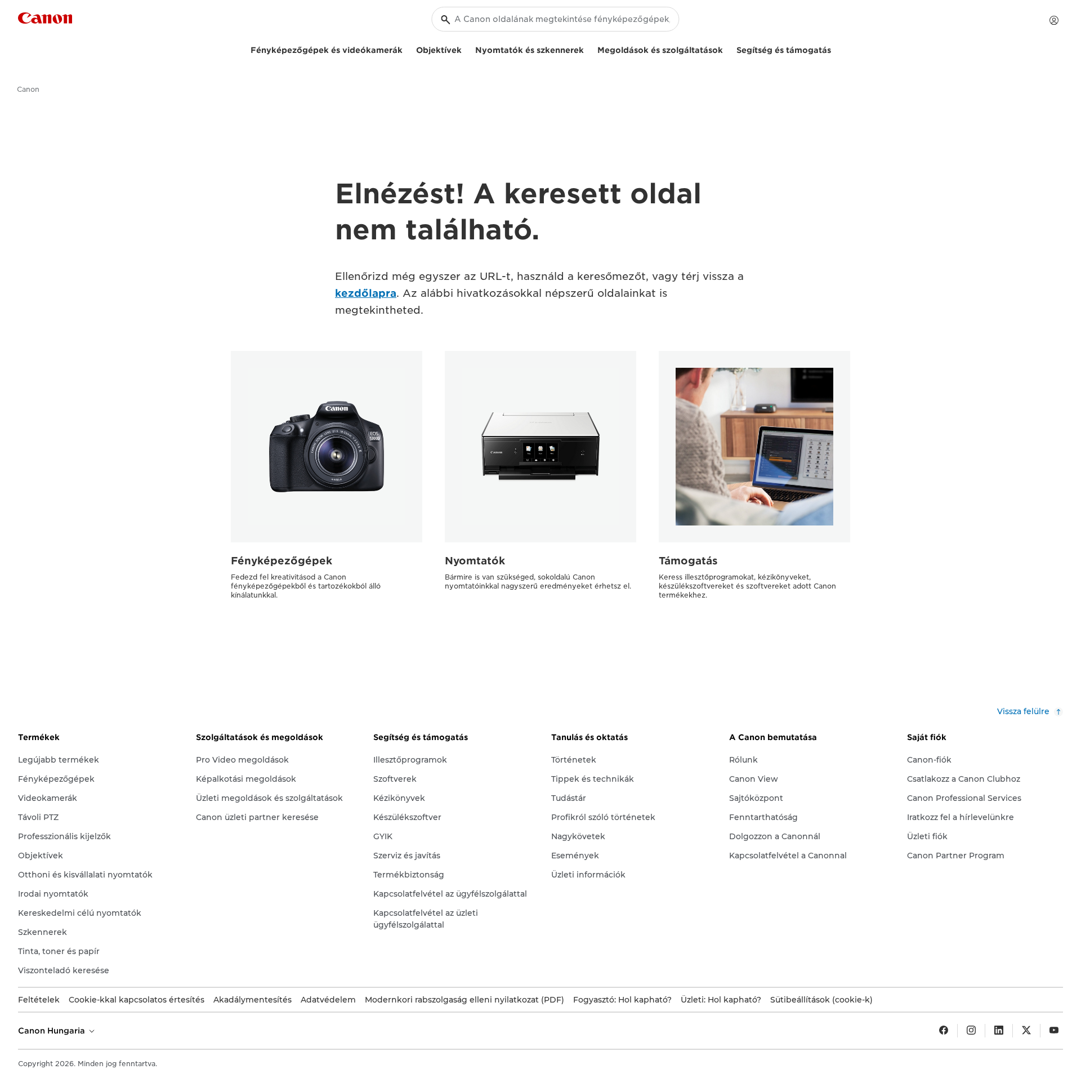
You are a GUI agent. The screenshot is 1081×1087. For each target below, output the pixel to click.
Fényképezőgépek (281, 561)
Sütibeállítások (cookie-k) (821, 1000)
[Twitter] (1026, 1030)
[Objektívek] (466, 49)
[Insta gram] (971, 1030)
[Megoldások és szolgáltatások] (727, 49)
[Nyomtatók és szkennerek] (588, 49)
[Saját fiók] (1054, 20)
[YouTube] (1054, 1030)
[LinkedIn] (998, 1030)
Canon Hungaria (52, 1030)
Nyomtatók (475, 561)
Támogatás (688, 561)
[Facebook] (943, 1030)
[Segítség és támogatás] (835, 49)
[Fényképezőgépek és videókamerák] (407, 49)
